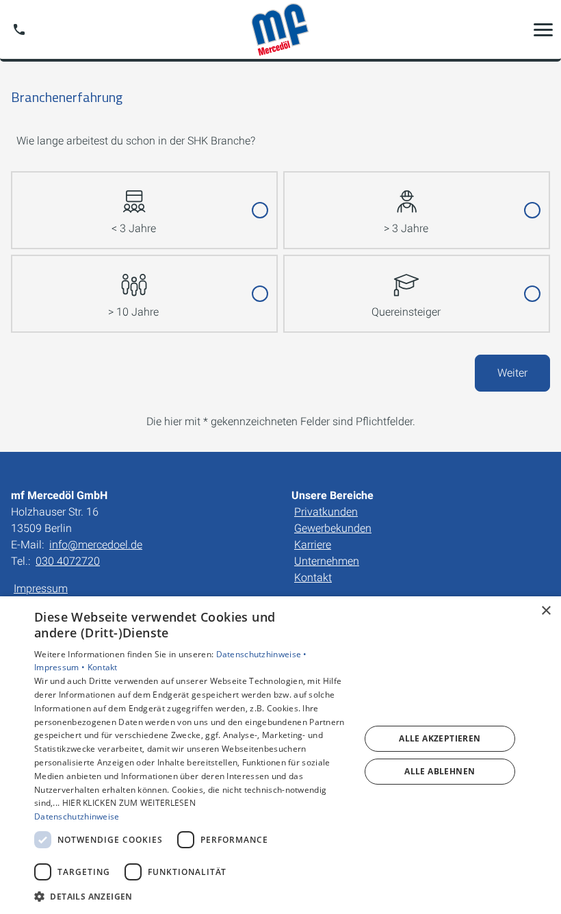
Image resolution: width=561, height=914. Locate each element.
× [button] (545, 611)
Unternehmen (326, 561)
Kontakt (313, 577)
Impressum (41, 588)
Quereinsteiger (406, 311)
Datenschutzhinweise (77, 816)
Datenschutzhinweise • (261, 654)
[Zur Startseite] (280, 29)
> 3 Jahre (406, 228)
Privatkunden (326, 511)
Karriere (312, 544)
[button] (543, 29)
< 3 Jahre (134, 228)
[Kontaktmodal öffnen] (19, 29)
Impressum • (61, 667)
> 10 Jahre (133, 311)
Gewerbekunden (332, 528)
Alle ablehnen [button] (439, 771)
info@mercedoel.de (95, 544)
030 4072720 (68, 561)
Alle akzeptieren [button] (439, 738)
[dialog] (280, 755)
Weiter (512, 372)
